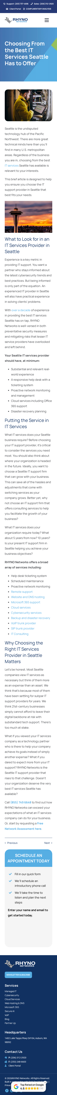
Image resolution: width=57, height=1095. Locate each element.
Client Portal (15, 1065)
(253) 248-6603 (18, 1061)
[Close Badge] (45, 1082)
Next (47, 843)
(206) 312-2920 (18, 1057)
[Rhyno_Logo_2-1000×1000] (16, 18)
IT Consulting (19, 634)
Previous (12, 843)
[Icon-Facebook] (7, 1090)
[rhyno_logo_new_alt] (20, 961)
